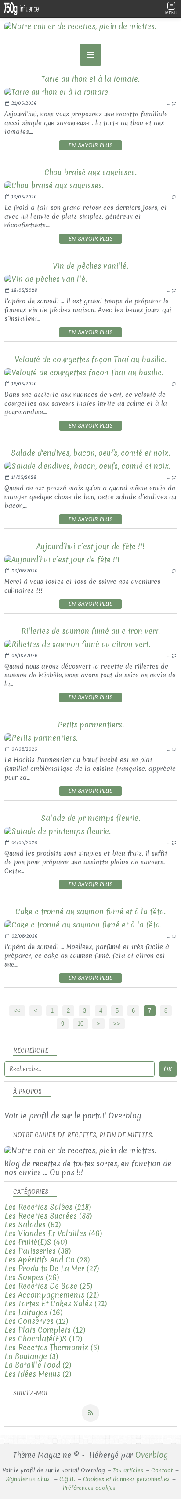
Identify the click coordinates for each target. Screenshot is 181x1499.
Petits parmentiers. (91, 724)
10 (80, 1024)
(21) (51, 1295)
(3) (31, 1356)
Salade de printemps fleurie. (90, 818)
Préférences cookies (89, 1488)
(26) (31, 1277)
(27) (51, 1268)
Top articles (128, 1470)
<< (17, 1010)
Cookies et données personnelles (126, 1479)
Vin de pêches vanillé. (90, 266)
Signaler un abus (28, 1479)
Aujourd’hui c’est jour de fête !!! (90, 546)
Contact (162, 1470)
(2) (37, 1365)
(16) (33, 1312)
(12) (36, 1321)
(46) (53, 1233)
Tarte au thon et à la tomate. (90, 79)
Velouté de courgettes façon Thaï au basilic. (90, 359)
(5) (51, 1347)
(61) (32, 1224)
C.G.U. (67, 1479)
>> (116, 1024)
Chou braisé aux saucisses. (90, 172)
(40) (35, 1242)
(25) (48, 1286)
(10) (43, 1339)
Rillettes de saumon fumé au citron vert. (90, 631)
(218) (47, 1207)
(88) (48, 1216)
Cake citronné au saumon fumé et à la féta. (90, 911)
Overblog (151, 1455)
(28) (47, 1260)
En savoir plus (90, 145)
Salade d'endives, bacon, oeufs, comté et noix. (90, 453)
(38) (37, 1251)
